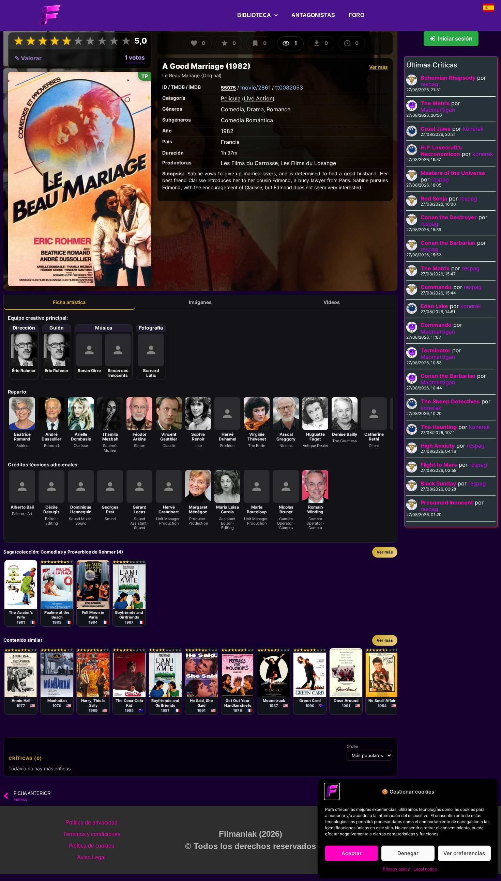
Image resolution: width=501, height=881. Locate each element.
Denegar (408, 853)
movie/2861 (255, 87)
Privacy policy (396, 868)
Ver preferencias (464, 853)
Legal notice (425, 868)
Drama (255, 109)
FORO (356, 15)
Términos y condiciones (91, 834)
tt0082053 (289, 87)
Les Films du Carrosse (249, 163)
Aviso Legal (91, 857)
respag (429, 84)
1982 (227, 131)
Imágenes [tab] (200, 302)
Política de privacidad (91, 823)
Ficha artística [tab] (69, 302)
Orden (352, 746)
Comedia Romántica (247, 120)
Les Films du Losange (308, 163)
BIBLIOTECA (254, 15)
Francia (230, 142)
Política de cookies (91, 846)
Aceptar (351, 853)
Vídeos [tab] (331, 302)
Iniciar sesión (455, 38)
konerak (473, 128)
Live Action (258, 98)
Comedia (232, 109)
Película (231, 98)
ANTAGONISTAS (313, 15)
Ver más (378, 67)
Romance (278, 109)
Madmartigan (438, 109)
